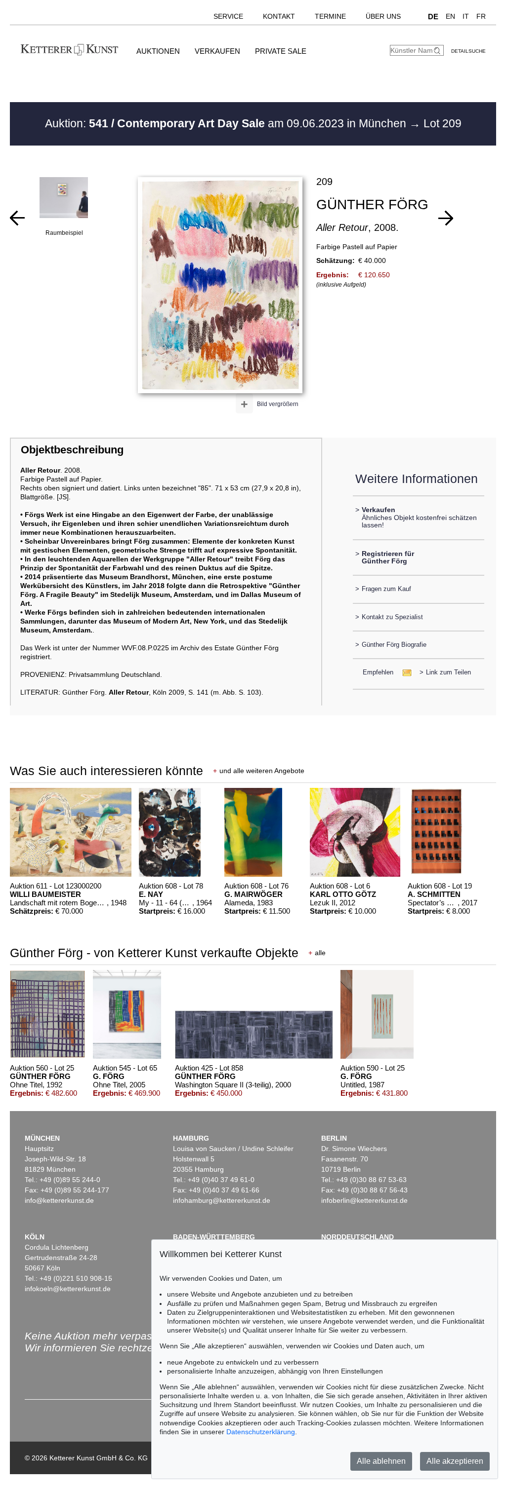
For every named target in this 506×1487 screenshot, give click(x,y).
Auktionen (158, 51)
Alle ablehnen (381, 1461)
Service (228, 16)
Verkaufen (217, 51)
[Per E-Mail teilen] (404, 672)
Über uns (383, 16)
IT (466, 16)
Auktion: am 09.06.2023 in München (227, 123)
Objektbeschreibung (72, 450)
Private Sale (280, 51)
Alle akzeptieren (454, 1461)
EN (450, 16)
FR (481, 16)
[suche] (438, 50)
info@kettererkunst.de (59, 1200)
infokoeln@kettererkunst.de (68, 1289)
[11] (445, 218)
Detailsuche (468, 51)
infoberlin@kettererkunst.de (364, 1200)
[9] (17, 218)
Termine (330, 16)
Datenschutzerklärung (260, 1432)
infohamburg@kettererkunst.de (221, 1200)
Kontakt (279, 16)
